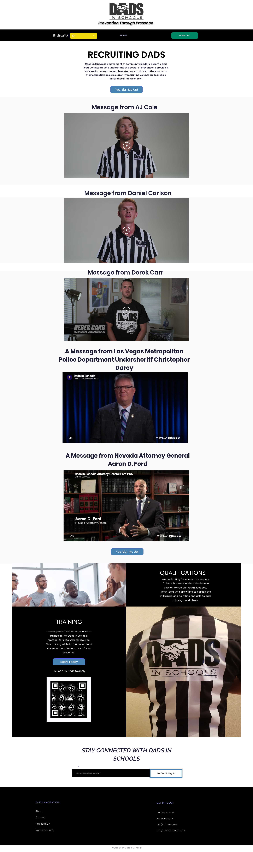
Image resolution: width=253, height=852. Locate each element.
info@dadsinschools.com (172, 830)
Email (74, 767)
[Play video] (126, 145)
